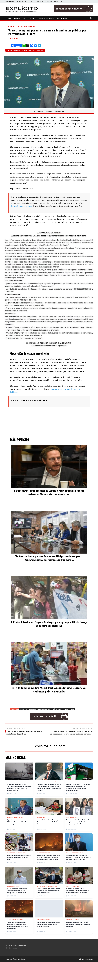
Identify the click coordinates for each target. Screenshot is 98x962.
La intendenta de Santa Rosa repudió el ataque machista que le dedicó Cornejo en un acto (49, 822)
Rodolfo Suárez (69, 709)
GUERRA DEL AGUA (62, 18)
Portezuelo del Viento (44, 709)
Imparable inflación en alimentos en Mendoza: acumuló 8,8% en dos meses (19, 857)
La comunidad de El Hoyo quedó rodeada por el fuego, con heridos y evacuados (78, 924)
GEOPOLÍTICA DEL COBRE (36, 1)
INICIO (9, 18)
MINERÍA (56, 1)
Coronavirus (24, 709)
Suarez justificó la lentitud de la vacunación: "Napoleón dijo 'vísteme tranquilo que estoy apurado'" (78, 857)
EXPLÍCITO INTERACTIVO (46, 18)
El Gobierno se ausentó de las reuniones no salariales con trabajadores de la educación (17, 890)
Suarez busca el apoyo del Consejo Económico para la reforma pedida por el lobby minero (48, 890)
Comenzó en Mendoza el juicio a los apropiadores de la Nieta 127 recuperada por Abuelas (78, 822)
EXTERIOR (32, 18)
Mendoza (32, 709)
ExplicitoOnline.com (49, 746)
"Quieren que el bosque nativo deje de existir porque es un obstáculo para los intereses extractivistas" (48, 857)
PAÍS (24, 18)
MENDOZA (17, 18)
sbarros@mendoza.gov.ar (21, 206)
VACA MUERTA (49, 1)
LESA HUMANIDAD (22, 1)
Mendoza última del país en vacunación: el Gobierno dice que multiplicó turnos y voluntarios (77, 890)
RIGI (62, 1)
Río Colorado (58, 709)
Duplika (90, 959)
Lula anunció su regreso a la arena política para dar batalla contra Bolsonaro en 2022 (48, 924)
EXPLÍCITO (21, 959)
